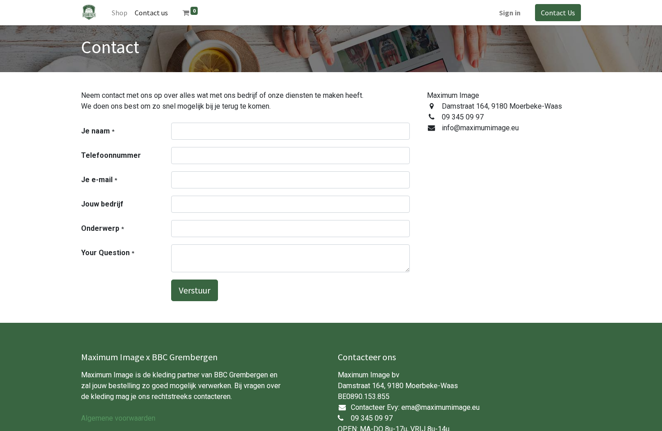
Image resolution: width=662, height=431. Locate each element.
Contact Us (558, 12)
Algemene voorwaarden (118, 418)
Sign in (510, 12)
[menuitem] (119, 13)
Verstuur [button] (194, 290)
